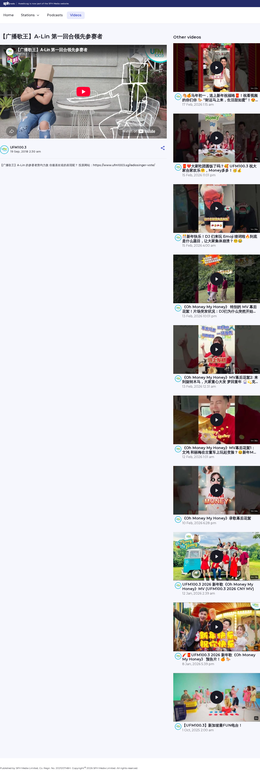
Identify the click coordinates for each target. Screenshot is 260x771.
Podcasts (55, 15)
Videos (75, 15)
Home (8, 15)
